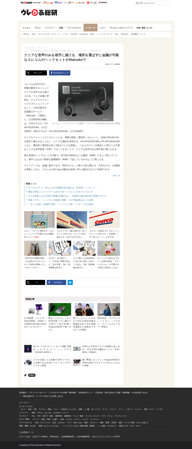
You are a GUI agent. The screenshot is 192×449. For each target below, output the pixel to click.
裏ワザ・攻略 (48, 416)
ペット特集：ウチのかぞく (107, 426)
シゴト (102, 28)
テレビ (23, 409)
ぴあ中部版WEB (83, 437)
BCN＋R (116, 176)
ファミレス (95, 419)
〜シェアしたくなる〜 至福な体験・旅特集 (78, 426)
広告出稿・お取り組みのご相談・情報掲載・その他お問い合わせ (121, 393)
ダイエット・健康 (96, 422)
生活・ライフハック (42, 422)
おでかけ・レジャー (61, 413)
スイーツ (36, 419)
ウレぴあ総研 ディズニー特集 (48, 2)
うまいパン (80, 2)
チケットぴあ (24, 437)
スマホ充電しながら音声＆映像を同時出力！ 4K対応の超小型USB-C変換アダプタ (67, 196)
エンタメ (26, 28)
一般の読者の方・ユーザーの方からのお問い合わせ (42, 396)
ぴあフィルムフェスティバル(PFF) (106, 437)
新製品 (31, 375)
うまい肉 (91, 2)
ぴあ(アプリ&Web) (40, 437)
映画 (49, 409)
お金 (54, 422)
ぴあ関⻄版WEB (67, 437)
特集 (21, 426)
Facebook (84, 34)
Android (74, 34)
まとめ (32, 426)
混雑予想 (58, 416)
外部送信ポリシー (86, 393)
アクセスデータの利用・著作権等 (62, 393)
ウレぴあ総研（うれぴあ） (39, 12)
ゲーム (104, 409)
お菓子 (55, 419)
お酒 (62, 419)
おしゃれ (48, 413)
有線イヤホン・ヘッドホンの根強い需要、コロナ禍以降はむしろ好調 (60, 200)
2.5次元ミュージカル (68, 409)
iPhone (26, 34)
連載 (26, 426)
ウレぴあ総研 (26, 2)
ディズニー (23, 416)
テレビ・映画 (78, 416)
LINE (92, 34)
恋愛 (61, 28)
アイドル (42, 409)
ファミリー (50, 28)
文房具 (113, 422)
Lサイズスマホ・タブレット (49, 34)
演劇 (80, 409)
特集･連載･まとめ (144, 28)
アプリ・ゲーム (107, 416)
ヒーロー (159, 409)
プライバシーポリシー (38, 393)
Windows (124, 34)
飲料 (49, 419)
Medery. (102, 2)
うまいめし (69, 2)
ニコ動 (86, 409)
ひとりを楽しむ (142, 422)
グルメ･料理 (24, 419)
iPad (33, 34)
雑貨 (120, 422)
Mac (116, 34)
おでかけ (61, 422)
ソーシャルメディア (104, 34)
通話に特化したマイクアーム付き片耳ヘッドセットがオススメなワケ (60, 192)
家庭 (33, 413)
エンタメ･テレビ (26, 406)
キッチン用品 (129, 422)
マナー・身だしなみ (74, 422)
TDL (33, 416)
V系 (35, 409)
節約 (86, 422)
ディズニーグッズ (92, 416)
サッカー (138, 409)
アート (121, 409)
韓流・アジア (149, 409)
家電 (107, 422)
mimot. (58, 2)
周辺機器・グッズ (138, 34)
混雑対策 (67, 416)
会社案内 (22, 393)
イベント (113, 409)
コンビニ (69, 419)
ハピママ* (37, 2)
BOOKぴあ (54, 437)
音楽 (29, 409)
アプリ (65, 34)
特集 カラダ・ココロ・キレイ (130, 426)
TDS (38, 416)
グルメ (38, 28)
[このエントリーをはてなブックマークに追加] (70, 282)
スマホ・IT (90, 28)
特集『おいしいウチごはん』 (49, 426)
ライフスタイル (74, 28)
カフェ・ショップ (81, 419)
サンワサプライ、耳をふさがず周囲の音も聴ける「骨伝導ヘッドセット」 (62, 187)
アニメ (56, 409)
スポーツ (129, 409)
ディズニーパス (121, 416)
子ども (39, 413)
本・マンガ (96, 409)
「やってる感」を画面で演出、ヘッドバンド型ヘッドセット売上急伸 (60, 204)
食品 (43, 419)
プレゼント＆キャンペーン (121, 28)
